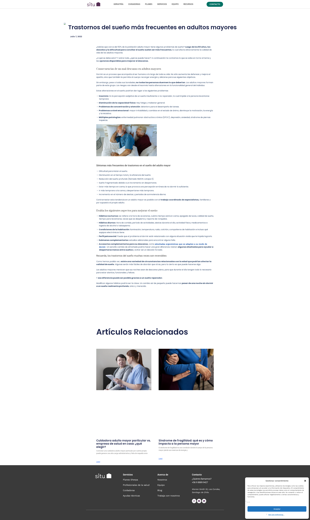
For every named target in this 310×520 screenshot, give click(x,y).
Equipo (175, 4)
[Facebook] (199, 501)
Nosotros (162, 479)
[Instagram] (194, 501)
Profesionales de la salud (136, 485)
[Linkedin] (204, 501)
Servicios (162, 4)
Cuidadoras (134, 4)
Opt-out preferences (275, 515)
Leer (98, 462)
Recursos (188, 4)
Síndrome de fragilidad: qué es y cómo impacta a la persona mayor (186, 442)
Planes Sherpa (130, 479)
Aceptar (277, 509)
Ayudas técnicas (131, 495)
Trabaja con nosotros (168, 495)
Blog (159, 490)
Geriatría (118, 4)
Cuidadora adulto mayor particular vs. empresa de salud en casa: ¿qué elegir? (123, 444)
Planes (148, 4)
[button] (305, 481)
